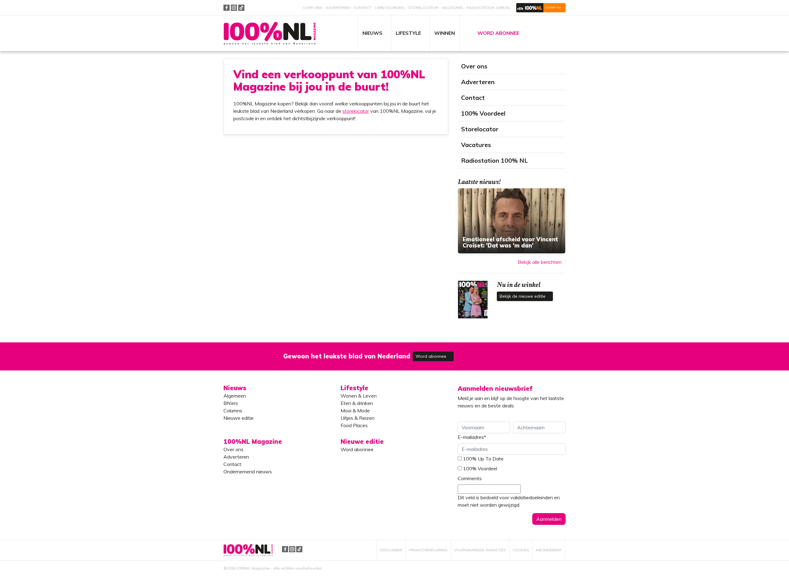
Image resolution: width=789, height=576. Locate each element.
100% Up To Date (483, 458)
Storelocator (423, 7)
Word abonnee (431, 356)
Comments (470, 478)
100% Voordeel (389, 7)
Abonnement (549, 550)
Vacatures (452, 7)
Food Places (354, 425)
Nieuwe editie (238, 418)
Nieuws (234, 388)
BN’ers (230, 403)
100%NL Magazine (269, 33)
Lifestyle (354, 388)
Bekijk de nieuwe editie (523, 296)
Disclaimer (391, 550)
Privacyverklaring (428, 550)
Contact (362, 7)
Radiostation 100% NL (488, 7)
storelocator (355, 111)
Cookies (521, 550)
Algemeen (234, 396)
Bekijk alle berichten (540, 262)
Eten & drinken (357, 403)
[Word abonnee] (484, 352)
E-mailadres (472, 437)
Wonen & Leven (359, 396)
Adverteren (338, 7)
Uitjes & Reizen (357, 418)
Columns (232, 410)
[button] (541, 7)
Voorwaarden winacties (480, 550)
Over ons (312, 7)
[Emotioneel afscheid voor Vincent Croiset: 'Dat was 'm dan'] (511, 220)
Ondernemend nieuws (247, 471)
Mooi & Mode (355, 410)
